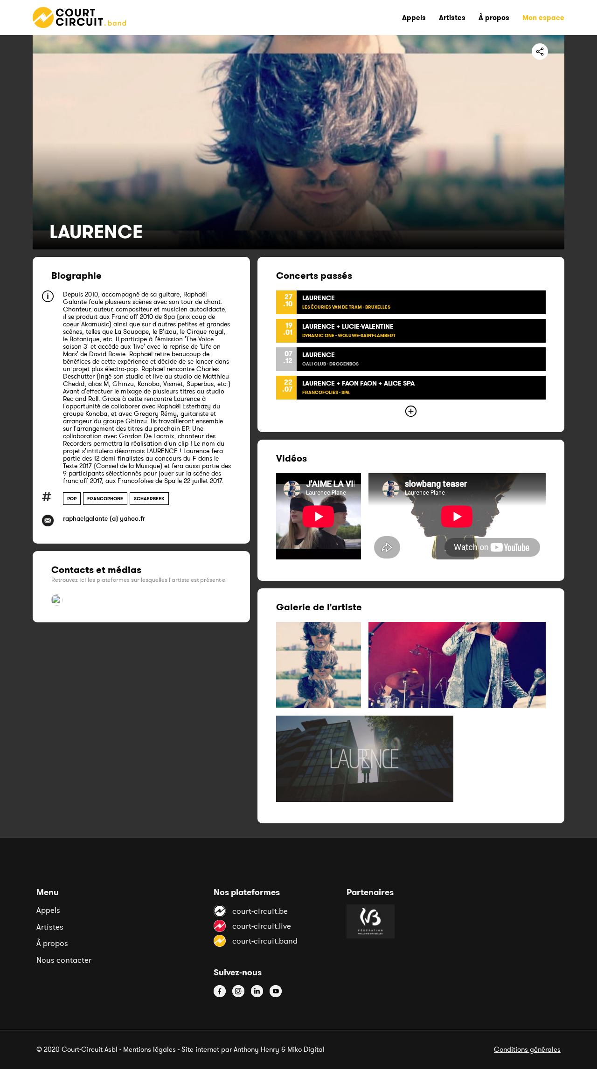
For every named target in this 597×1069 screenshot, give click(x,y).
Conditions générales (527, 1049)
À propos (52, 943)
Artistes (49, 927)
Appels (48, 910)
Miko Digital (306, 1049)
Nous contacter (63, 960)
